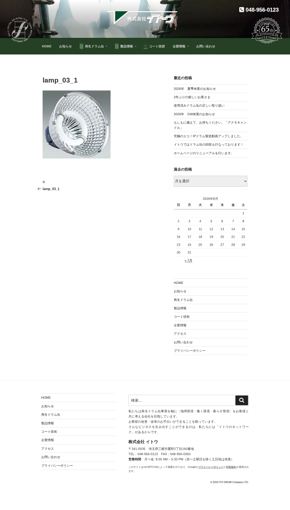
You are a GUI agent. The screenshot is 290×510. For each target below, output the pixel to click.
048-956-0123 (261, 10)
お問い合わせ (205, 46)
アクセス (180, 333)
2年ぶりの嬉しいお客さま (192, 97)
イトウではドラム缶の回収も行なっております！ (209, 144)
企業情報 (179, 46)
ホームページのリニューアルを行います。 (204, 153)
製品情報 (126, 46)
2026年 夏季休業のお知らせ (195, 88)
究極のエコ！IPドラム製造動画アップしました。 (208, 136)
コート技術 (157, 46)
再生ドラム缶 (94, 46)
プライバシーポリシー (189, 350)
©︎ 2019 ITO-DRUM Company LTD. (229, 482)
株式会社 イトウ (143, 441)
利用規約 (231, 467)
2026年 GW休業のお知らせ (194, 114)
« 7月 (188, 260)
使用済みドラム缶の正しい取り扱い (199, 105)
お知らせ (65, 46)
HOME (46, 46)
